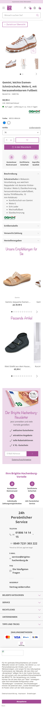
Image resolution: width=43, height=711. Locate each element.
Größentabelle (35, 127)
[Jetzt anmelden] (32, 453)
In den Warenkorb (23, 147)
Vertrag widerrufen (19, 586)
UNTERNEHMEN (9, 617)
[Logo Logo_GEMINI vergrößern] (35, 112)
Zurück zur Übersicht (15, 24)
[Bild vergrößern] (33, 50)
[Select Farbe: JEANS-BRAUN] (4, 123)
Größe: (5, 127)
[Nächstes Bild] (36, 74)
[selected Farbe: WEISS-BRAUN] (9, 123)
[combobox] (21, 15)
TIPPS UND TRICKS (10, 624)
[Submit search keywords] (37, 15)
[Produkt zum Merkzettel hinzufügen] (27, 140)
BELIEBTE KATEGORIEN (13, 595)
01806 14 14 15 (23, 534)
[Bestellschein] (34, 8)
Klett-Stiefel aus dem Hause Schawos (17, 366)
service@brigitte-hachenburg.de (21, 558)
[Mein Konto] (25, 8)
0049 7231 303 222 (25, 543)
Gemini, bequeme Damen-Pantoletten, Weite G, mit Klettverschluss (17, 302)
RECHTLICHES (8, 609)
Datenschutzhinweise (21, 459)
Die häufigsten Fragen (20, 571)
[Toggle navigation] (3, 8)
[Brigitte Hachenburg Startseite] (9, 7)
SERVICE (6, 602)
